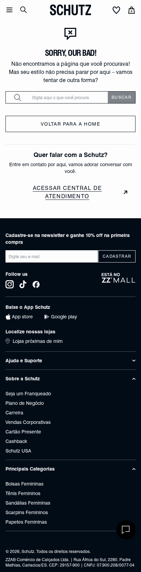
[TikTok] (23, 284)
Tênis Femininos (22, 493)
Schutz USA (18, 451)
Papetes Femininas (26, 522)
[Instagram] (9, 284)
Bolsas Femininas (24, 484)
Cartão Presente (23, 431)
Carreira (14, 412)
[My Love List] (116, 10)
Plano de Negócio (24, 403)
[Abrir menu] (9, 10)
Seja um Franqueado (28, 393)
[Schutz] (70, 9)
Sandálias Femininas (27, 503)
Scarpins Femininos (26, 512)
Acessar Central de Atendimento (67, 192)
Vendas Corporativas (28, 422)
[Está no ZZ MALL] (119, 280)
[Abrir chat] (126, 529)
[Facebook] (36, 284)
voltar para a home (70, 124)
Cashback (16, 441)
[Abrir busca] (23, 10)
